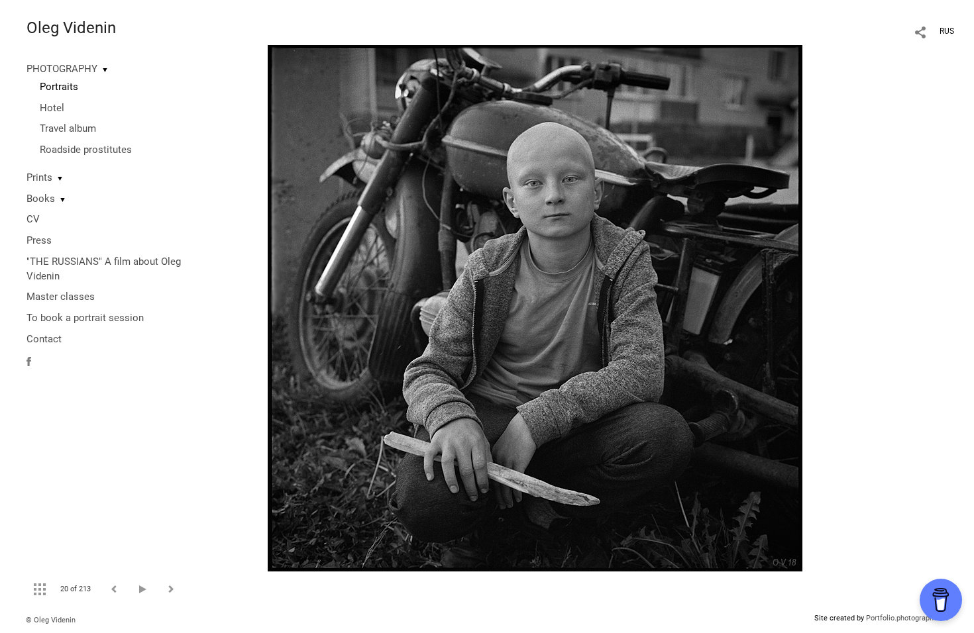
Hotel (52, 108)
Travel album (68, 128)
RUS (947, 31)
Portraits (59, 87)
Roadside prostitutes (86, 150)
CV (33, 219)
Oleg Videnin (71, 28)
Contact (44, 339)
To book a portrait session (85, 318)
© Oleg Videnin (51, 620)
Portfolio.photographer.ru (907, 618)
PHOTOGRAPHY (62, 69)
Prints (39, 177)
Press (39, 240)
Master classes (61, 297)
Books (41, 199)
